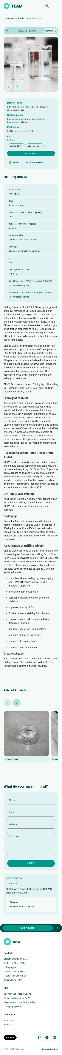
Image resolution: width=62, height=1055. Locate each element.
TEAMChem (9, 18)
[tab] (28, 30)
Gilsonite (31, 597)
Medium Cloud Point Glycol (23, 388)
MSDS (45, 662)
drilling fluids (43, 336)
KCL (6, 336)
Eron (55, 1049)
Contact (10, 1037)
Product (22, 18)
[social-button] (40, 1038)
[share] (57, 928)
